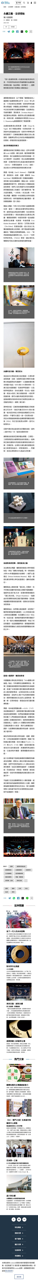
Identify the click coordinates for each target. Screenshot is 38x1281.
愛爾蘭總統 (8, 870)
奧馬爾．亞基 (9, 880)
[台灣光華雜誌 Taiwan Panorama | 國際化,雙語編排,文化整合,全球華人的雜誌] (7, 2)
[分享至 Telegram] (8, 31)
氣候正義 (19, 880)
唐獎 (11, 866)
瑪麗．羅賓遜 (19, 877)
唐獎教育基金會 (21, 866)
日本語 (12, 27)
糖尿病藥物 (8, 877)
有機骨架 (28, 870)
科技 (26, 888)
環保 (13, 892)
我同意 (19, 1277)
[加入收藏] (30, 31)
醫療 (13, 888)
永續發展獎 (19, 870)
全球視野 (10, 7)
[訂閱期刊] (28, 2)
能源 (6, 892)
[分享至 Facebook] (17, 31)
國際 (6, 888)
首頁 (5, 7)
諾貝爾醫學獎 (19, 873)
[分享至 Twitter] (22, 31)
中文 (19, 2)
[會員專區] (31, 2)
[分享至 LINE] (26, 31)
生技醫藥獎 (8, 873)
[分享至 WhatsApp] (13, 31)
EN (6, 27)
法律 (20, 888)
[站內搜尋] (24, 2)
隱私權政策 (9, 1271)
